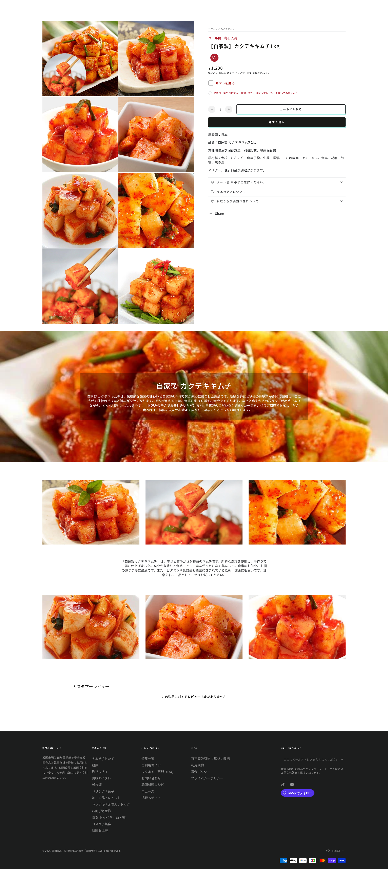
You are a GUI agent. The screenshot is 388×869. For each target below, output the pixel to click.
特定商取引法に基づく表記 (210, 758)
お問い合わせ (151, 778)
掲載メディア (151, 797)
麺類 (95, 765)
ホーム (212, 28)
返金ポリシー (200, 771)
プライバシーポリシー (207, 778)
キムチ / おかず (103, 758)
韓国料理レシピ (152, 784)
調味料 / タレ (101, 778)
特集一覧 (147, 758)
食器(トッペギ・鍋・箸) (109, 817)
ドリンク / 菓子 (103, 791)
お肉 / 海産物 (101, 810)
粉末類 (97, 784)
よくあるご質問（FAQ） (159, 771)
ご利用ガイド (151, 765)
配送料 (223, 72)
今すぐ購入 (277, 122)
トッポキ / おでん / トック (111, 804)
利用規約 (197, 765)
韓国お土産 (100, 830)
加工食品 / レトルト (106, 797)
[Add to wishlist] (214, 57)
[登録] (343, 759)
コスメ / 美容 (101, 823)
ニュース (147, 791)
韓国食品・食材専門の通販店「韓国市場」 (75, 850)
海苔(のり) (99, 771)
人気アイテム (225, 28)
